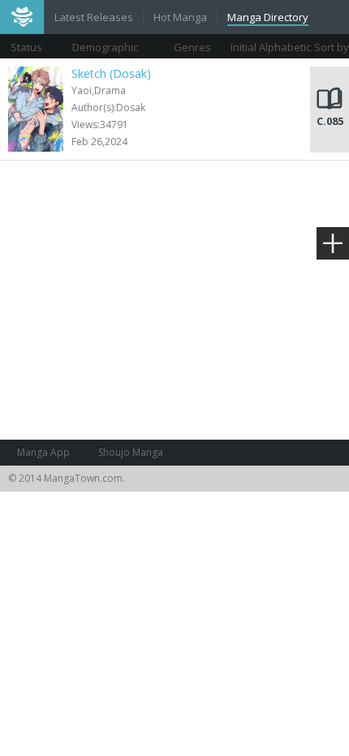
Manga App (43, 452)
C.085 (330, 121)
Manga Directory (267, 17)
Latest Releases (93, 17)
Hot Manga (180, 17)
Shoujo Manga (130, 452)
